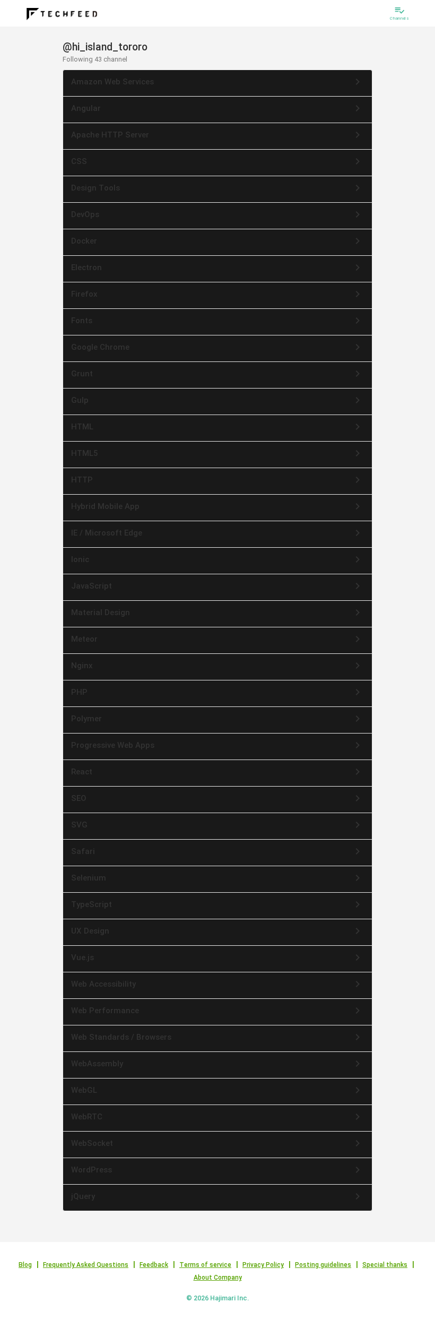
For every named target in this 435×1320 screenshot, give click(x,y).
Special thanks (384, 1265)
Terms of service (205, 1265)
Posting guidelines (323, 1265)
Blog (25, 1265)
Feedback (154, 1265)
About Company (218, 1277)
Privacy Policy (263, 1265)
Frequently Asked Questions (85, 1265)
